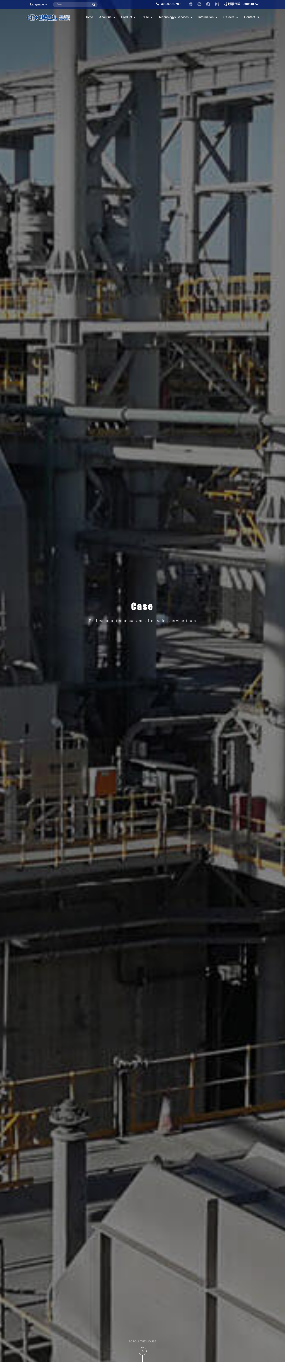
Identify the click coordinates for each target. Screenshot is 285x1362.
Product (126, 17)
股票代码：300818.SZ (243, 4)
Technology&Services (174, 17)
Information (206, 17)
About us (105, 17)
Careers (228, 17)
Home (89, 17)
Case (145, 17)
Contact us (251, 17)
